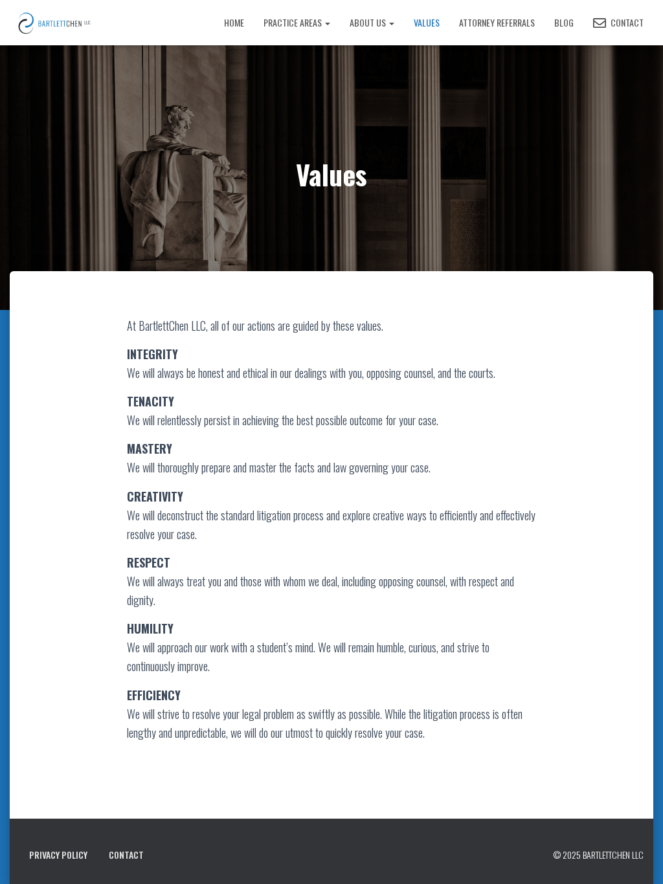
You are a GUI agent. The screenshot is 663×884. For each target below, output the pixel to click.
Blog (564, 22)
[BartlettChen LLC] (78, 22)
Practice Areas (294, 22)
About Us (369, 22)
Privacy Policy (58, 854)
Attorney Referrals (497, 22)
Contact (626, 22)
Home (234, 22)
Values (427, 22)
